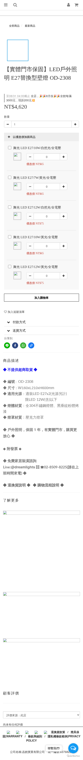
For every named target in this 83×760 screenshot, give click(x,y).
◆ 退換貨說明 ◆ (16, 485)
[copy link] (31, 345)
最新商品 (30, 26)
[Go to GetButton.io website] (73, 756)
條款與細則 (35, 736)
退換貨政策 (58, 732)
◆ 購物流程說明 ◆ (48, 485)
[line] (7, 345)
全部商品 (14, 26)
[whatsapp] (23, 345)
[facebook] (15, 345)
